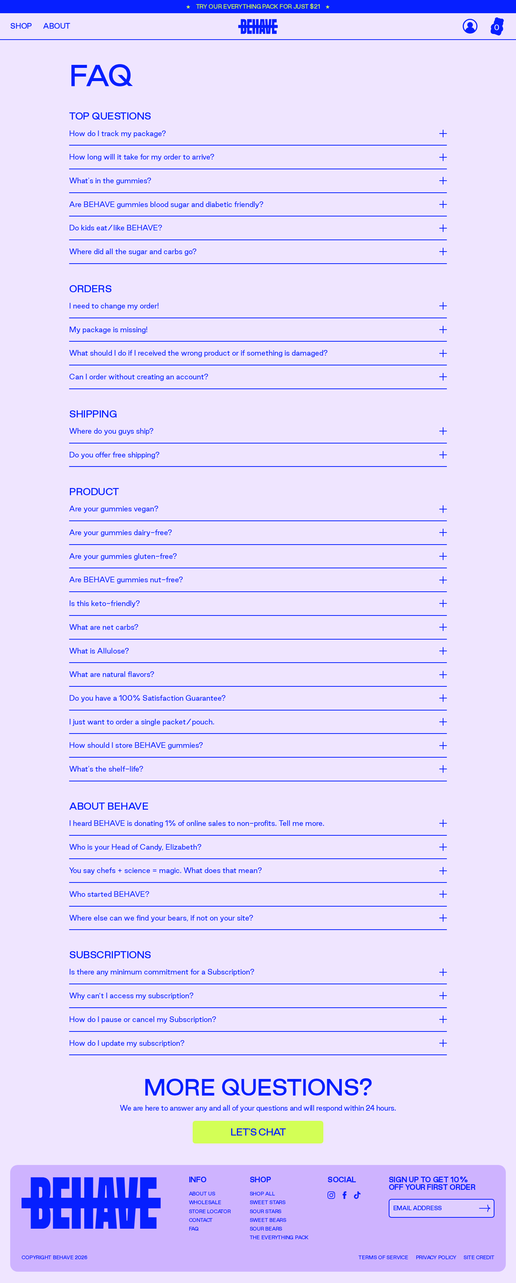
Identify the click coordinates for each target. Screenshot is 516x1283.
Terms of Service (383, 1257)
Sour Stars (266, 1211)
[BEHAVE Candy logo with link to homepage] (258, 26)
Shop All (262, 1193)
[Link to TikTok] (357, 1195)
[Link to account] (469, 26)
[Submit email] (485, 1208)
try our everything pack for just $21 (259, 6)
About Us (202, 1193)
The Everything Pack (279, 1237)
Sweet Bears (268, 1220)
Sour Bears (266, 1228)
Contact (201, 1220)
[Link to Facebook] (344, 1195)
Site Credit (478, 1257)
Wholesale (205, 1202)
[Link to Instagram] (331, 1195)
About (56, 26)
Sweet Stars (268, 1202)
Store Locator (210, 1211)
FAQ (194, 1228)
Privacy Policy (436, 1257)
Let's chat (257, 1131)
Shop (21, 26)
